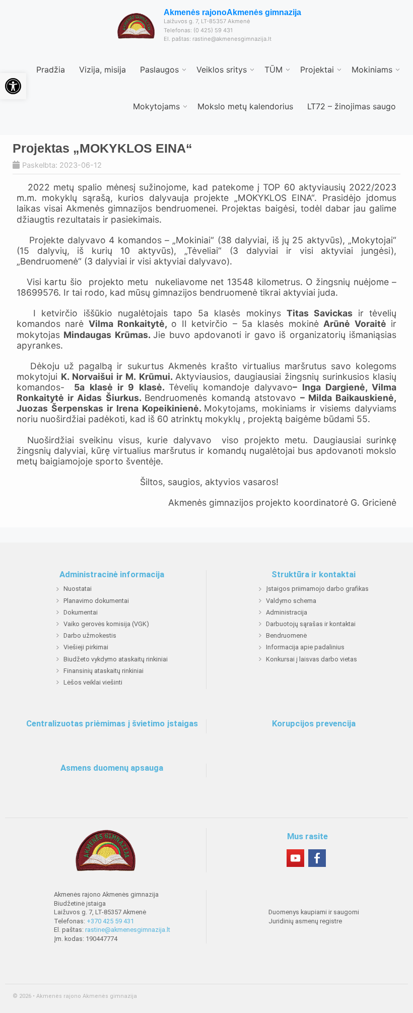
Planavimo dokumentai (96, 600)
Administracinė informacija (111, 574)
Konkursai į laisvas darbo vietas (311, 659)
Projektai (317, 69)
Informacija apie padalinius (305, 647)
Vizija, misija (102, 69)
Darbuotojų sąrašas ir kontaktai (311, 624)
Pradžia (50, 69)
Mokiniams (372, 69)
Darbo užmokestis (89, 635)
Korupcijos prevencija (314, 723)
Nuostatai (77, 588)
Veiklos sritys (221, 69)
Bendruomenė (286, 635)
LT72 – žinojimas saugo (351, 106)
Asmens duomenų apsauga (111, 768)
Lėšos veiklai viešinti (92, 682)
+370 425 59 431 (110, 921)
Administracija (286, 612)
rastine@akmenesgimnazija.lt (127, 929)
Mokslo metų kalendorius (245, 106)
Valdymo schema (291, 600)
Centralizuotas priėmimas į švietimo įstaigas (112, 723)
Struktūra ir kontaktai (313, 574)
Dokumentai (80, 612)
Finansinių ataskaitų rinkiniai (103, 670)
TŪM (273, 69)
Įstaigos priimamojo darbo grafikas (317, 588)
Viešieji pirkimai (85, 647)
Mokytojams (156, 106)
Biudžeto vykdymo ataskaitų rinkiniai (115, 659)
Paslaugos (159, 69)
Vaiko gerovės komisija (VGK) (106, 624)
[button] (13, 86)
